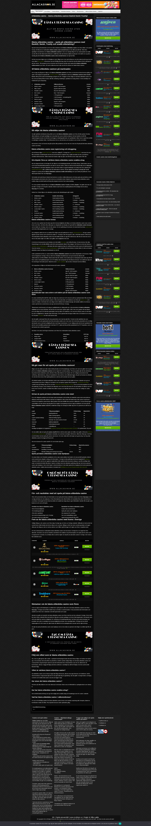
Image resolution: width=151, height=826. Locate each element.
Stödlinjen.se (102, 723)
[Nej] (149, 823)
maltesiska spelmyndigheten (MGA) (64, 384)
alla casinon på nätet (108, 819)
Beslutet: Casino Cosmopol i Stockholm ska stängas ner (107, 213)
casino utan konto (47, 152)
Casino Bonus (55, 11)
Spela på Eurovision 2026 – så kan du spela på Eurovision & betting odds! (106, 209)
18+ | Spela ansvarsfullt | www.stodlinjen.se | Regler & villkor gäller (61, 589)
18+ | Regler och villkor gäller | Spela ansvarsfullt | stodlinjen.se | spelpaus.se (61, 554)
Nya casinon (39, 11)
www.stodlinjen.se (76, 817)
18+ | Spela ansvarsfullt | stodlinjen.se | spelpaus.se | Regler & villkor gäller (108, 140)
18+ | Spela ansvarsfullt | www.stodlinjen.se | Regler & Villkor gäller (108, 93)
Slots (73, 11)
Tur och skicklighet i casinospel (103, 188)
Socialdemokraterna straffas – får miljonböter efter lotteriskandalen (107, 191)
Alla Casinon (60, 819)
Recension (87, 549)
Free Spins (47, 11)
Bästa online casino (91, 11)
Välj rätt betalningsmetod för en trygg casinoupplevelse (104, 195)
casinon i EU (83, 300)
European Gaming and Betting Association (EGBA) (64, 428)
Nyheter (100, 11)
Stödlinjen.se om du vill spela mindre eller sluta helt (74, 467)
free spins (63, 242)
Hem (32, 11)
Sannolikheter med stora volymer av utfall (106, 198)
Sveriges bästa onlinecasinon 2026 (104, 185)
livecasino (40, 315)
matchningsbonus (77, 232)
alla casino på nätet (91, 819)
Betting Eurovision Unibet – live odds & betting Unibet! (108, 201)
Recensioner (80, 11)
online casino (80, 819)
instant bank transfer (37, 169)
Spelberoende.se (103, 720)
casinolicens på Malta (82, 382)
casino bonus (88, 227)
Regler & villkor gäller (115, 83)
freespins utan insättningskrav (39, 246)
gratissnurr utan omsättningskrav (49, 248)
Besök (87, 546)
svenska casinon (54, 74)
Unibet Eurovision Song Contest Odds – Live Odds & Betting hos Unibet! (108, 205)
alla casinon (41, 61)
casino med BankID (76, 152)
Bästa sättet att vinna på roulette (104, 216)
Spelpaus (87, 459)
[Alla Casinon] (43, 7)
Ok (120, 823)
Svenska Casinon (65, 11)
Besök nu (108, 38)
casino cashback (61, 261)
